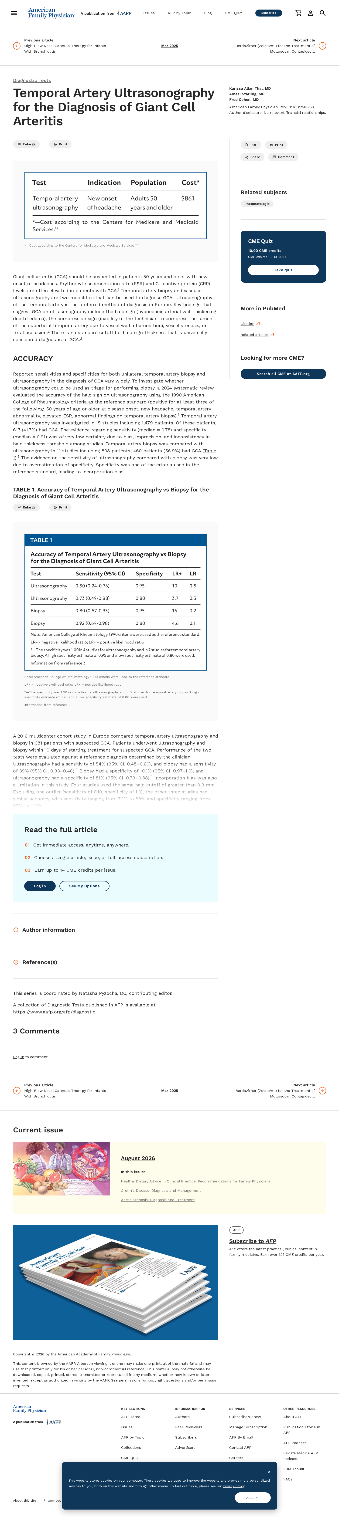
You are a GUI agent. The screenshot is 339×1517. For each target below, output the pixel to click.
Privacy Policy (233, 1486)
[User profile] (310, 13)
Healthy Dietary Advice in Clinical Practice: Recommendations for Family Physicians (196, 1181)
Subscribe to (252, 1241)
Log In (18, 1057)
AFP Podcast (294, 1443)
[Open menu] (14, 13)
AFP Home (130, 1417)
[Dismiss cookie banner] (269, 1471)
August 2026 (138, 1158)
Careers (236, 1458)
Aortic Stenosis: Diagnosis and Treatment (158, 1200)
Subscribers (186, 1437)
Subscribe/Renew (245, 1417)
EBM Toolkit (293, 1469)
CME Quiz (233, 13)
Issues (149, 13)
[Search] (323, 13)
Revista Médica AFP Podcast (300, 1456)
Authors (182, 1417)
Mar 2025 (169, 46)
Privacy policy (54, 1500)
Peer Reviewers (188, 1427)
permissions (129, 1380)
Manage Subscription (248, 1427)
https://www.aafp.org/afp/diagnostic (54, 1012)
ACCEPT (252, 1498)
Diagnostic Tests (32, 80)
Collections (131, 1447)
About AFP (292, 1417)
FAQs (287, 1479)
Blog (208, 13)
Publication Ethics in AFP (301, 1430)
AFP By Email (241, 1437)
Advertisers (185, 1447)
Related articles (255, 334)
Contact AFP (240, 1447)
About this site (24, 1500)
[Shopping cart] (298, 13)
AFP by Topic (179, 13)
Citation (247, 324)
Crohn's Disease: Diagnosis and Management (161, 1190)
